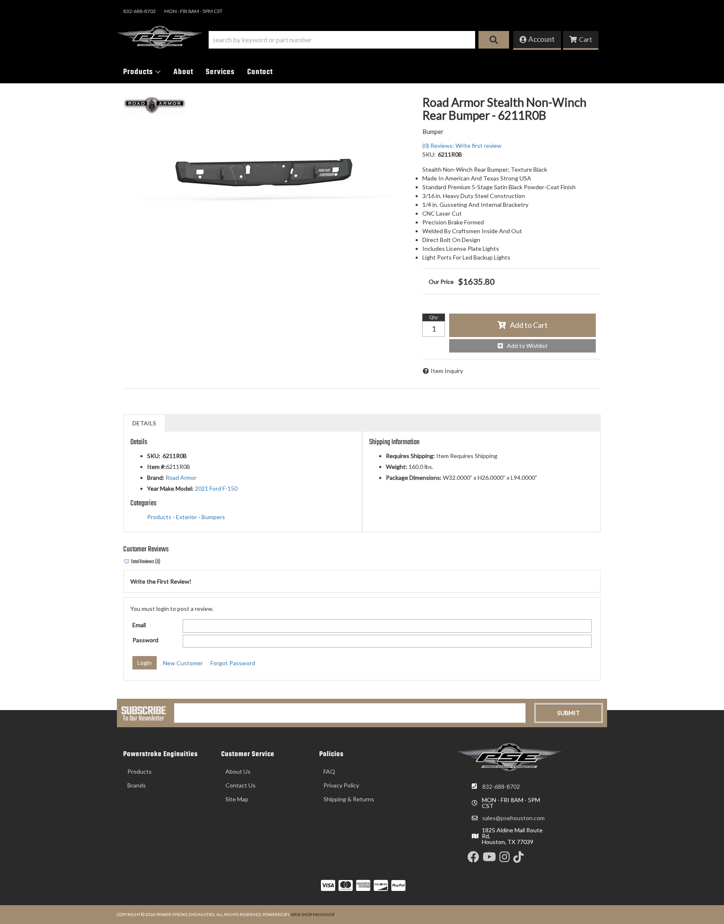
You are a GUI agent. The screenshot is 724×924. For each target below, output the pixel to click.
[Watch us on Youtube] (489, 858)
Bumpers (213, 516)
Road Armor (181, 477)
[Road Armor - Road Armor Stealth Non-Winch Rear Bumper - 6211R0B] (154, 104)
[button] (359, 40)
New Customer (183, 663)
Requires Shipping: (410, 455)
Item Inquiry (447, 370)
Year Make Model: (170, 488)
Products (159, 516)
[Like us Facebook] (473, 858)
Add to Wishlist (527, 345)
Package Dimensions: (414, 477)
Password (145, 639)
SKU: (429, 154)
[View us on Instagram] (504, 858)
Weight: (396, 466)
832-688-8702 (501, 786)
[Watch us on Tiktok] (518, 858)
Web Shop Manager (313, 914)
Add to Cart (529, 324)
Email (139, 624)
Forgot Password (232, 663)
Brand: (155, 477)
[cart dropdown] (580, 40)
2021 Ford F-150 (216, 488)
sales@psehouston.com (513, 818)
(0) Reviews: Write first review (462, 145)
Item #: (156, 466)
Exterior (186, 516)
